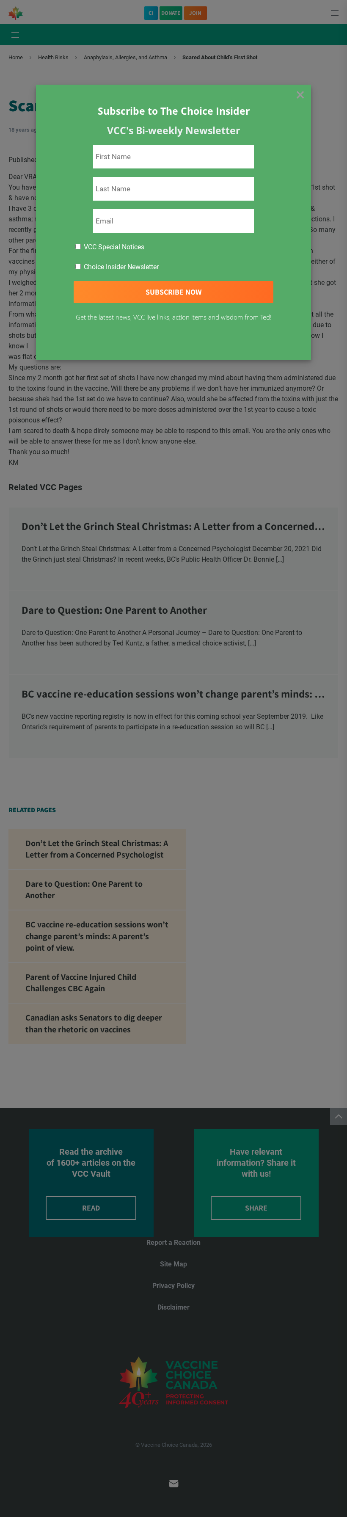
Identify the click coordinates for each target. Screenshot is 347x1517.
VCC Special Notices (113, 247)
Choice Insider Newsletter (120, 267)
